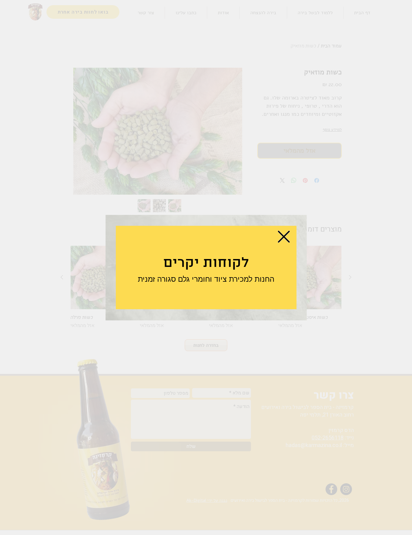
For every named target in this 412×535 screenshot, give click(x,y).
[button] (284, 237)
